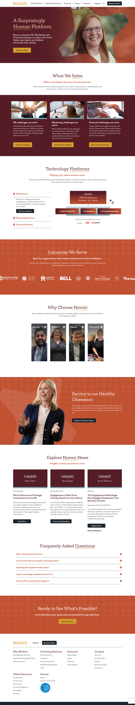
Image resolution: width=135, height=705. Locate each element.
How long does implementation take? (32, 567)
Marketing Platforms (25, 218)
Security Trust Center (47, 681)
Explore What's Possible (62, 145)
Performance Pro (46, 655)
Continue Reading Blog (61, 521)
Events (70, 658)
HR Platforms (22, 193)
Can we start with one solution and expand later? (37, 560)
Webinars (71, 661)
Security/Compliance (20, 687)
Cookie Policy (17, 678)
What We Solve (36, 3)
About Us (98, 655)
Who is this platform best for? (29, 554)
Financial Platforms (24, 224)
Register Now (96, 526)
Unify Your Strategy (23, 145)
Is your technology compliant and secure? (34, 574)
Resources (67, 3)
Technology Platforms (53, 3)
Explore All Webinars (94, 530)
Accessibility (17, 690)
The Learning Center (47, 661)
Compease (43, 658)
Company (86, 3)
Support (98, 3)
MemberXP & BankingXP (48, 665)
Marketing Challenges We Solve (24, 658)
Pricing (77, 3)
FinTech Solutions (19, 661)
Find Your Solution (25, 211)
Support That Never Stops (83, 420)
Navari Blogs (72, 655)
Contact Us (98, 668)
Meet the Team (100, 658)
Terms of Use (17, 684)
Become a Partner (101, 665)
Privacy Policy (18, 681)
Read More (22, 521)
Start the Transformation (100, 145)
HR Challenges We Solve (21, 655)
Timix (42, 668)
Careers (97, 661)
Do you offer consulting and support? (32, 580)
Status (42, 678)
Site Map (16, 693)
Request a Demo (114, 3)
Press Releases (73, 665)
